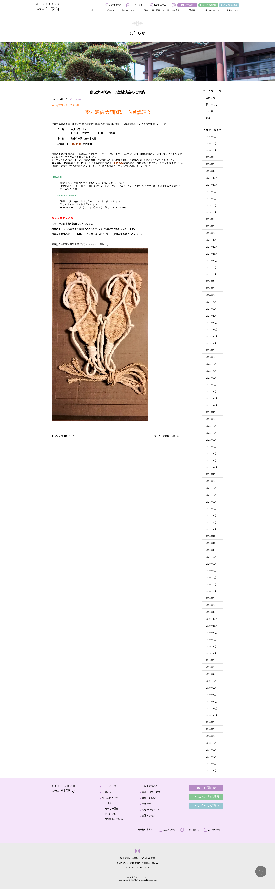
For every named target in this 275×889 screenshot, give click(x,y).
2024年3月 (211, 309)
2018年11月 (211, 708)
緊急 (208, 118)
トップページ (92, 10)
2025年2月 (211, 233)
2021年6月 (211, 495)
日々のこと (211, 104)
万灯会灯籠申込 (137, 5)
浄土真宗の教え (152, 786)
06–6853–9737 (143, 867)
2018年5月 (211, 750)
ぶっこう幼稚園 (209, 5)
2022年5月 (211, 440)
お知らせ (110, 10)
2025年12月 (211, 178)
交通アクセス (233, 10)
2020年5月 (211, 584)
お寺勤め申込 (160, 5)
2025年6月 (211, 205)
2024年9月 (211, 267)
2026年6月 (211, 143)
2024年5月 (211, 295)
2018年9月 (211, 722)
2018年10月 (211, 715)
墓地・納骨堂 (173, 10)
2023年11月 (211, 329)
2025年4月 (211, 219)
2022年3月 (211, 453)
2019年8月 (211, 646)
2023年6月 (211, 357)
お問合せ (189, 5)
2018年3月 (211, 763)
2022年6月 (211, 433)
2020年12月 (211, 536)
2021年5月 (211, 502)
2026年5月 (211, 150)
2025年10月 (211, 185)
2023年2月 (211, 384)
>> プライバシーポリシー (137, 877)
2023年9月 (211, 343)
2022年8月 (211, 426)
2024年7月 (211, 281)
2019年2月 (211, 688)
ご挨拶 (108, 803)
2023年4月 (211, 371)
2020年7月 (211, 570)
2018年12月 (211, 701)
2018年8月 (211, 729)
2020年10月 (211, 550)
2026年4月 (211, 157)
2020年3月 (211, 598)
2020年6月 (211, 577)
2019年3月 (211, 681)
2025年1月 (211, 240)
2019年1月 (211, 694)
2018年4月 (211, 756)
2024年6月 (211, 288)
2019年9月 (211, 639)
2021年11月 (211, 467)
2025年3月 (211, 226)
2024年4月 (211, 302)
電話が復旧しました (64, 436)
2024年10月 (211, 260)
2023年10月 (211, 336)
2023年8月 (211, 350)
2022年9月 (211, 419)
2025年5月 (211, 212)
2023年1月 (211, 391)
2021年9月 (211, 481)
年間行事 (191, 10)
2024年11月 (211, 254)
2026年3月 (211, 164)
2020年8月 (211, 564)
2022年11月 (211, 405)
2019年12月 (211, 619)
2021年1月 (211, 529)
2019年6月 (211, 660)
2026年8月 (211, 136)
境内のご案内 (111, 814)
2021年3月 (211, 515)
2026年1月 (211, 171)
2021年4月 (211, 508)
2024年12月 (211, 247)
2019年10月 (211, 632)
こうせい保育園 (230, 5)
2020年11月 (211, 543)
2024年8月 (211, 274)
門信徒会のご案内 (114, 819)
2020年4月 (211, 591)
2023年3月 (211, 378)
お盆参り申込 (115, 5)
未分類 (209, 111)
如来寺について (129, 10)
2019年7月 (211, 653)
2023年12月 (211, 322)
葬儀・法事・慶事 (152, 10)
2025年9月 (211, 191)
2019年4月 (211, 674)
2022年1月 (211, 460)
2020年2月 (211, 605)
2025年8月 (211, 198)
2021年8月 (211, 488)
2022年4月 (211, 446)
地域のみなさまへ (211, 10)
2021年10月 (211, 474)
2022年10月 (211, 412)
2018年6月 (211, 743)
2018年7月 (211, 736)
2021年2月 (211, 522)
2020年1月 (211, 612)
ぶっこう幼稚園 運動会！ (167, 436)
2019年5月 (211, 667)
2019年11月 (211, 626)
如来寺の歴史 (111, 808)
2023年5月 (211, 364)
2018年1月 (211, 770)
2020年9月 (211, 557)
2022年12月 (211, 398)
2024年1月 (211, 316)
